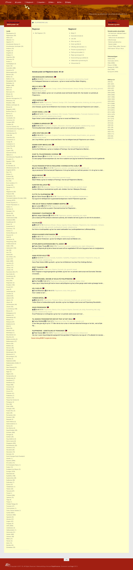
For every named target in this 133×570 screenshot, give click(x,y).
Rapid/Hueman (55, 566)
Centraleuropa (10, 133)
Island (8, 254)
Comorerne (9, 139)
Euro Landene (10, 183)
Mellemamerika (11, 339)
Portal (9, 2)
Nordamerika (10, 376)
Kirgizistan (9, 283)
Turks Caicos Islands (12, 510)
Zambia (8, 545)
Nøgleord (30, 2)
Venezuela (9, 532)
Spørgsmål (111, 67)
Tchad (8, 493)
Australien (9, 68)
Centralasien (10, 131)
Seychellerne (10, 439)
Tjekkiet (8, 497)
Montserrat (9, 354)
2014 (109, 112)
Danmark (9, 152)
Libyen (8, 302)
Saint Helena (10, 421)
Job (72, 38)
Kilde (109, 63)
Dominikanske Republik (13, 157)
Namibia (9, 359)
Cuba (8, 148)
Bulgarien (9, 109)
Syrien (8, 484)
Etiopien (8, 178)
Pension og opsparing (77, 49)
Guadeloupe (10, 222)
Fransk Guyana (11, 202)
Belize (8, 87)
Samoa (8, 426)
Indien (8, 246)
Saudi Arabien (10, 430)
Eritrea (8, 174)
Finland (8, 194)
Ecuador (9, 159)
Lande (19, 2)
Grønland (9, 220)
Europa (8, 185)
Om (60, 2)
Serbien (8, 437)
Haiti (7, 237)
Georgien (9, 211)
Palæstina (9, 395)
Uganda (8, 517)
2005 (109, 92)
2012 (109, 108)
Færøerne (9, 187)
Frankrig (8, 200)
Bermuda (9, 92)
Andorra (8, 48)
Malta (8, 328)
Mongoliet (9, 350)
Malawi (8, 319)
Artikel (110, 58)
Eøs (7, 172)
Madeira (8, 315)
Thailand (9, 495)
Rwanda (9, 419)
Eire (7, 163)
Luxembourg (10, 309)
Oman (8, 391)
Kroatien (9, 285)
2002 (109, 86)
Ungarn (8, 521)
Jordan (8, 270)
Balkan (8, 77)
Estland (8, 176)
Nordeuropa (10, 378)
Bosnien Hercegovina (12, 98)
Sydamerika (10, 478)
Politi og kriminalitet (77, 52)
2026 (109, 138)
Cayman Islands (11, 126)
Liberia (8, 300)
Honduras (9, 239)
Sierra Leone (10, 441)
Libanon (8, 298)
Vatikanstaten (10, 530)
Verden (8, 534)
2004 (109, 90)
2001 (109, 84)
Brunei (8, 107)
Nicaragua (9, 369)
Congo (8, 142)
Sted (109, 69)
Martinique (9, 332)
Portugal (9, 408)
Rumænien (9, 415)
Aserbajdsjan (10, 64)
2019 (109, 123)
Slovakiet (9, 450)
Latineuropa (10, 291)
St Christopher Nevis (12, 465)
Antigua (8, 55)
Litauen (8, 306)
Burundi (8, 116)
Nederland (9, 361)
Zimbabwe (9, 547)
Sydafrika (9, 476)
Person (110, 65)
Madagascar (10, 313)
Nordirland (9, 380)
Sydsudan (9, 482)
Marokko (9, 330)
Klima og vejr (75, 41)
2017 (109, 118)
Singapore (9, 443)
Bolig (72, 33)
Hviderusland (10, 244)
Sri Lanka (9, 463)
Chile (8, 135)
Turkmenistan (10, 508)
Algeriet (8, 42)
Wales (8, 539)
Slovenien (9, 452)
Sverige (8, 471)
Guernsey (9, 228)
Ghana (8, 213)
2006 (109, 95)
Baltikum (9, 79)
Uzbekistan (9, 528)
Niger (8, 372)
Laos (8, 289)
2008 (109, 99)
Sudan (8, 467)
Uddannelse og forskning (78, 60)
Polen (8, 406)
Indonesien (9, 248)
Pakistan (9, 393)
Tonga (8, 502)
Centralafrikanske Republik (14, 129)
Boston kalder (112, 44)
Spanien (8, 460)
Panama (9, 398)
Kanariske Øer (10, 272)
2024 (109, 134)
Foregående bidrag (50, 338)
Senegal (8, 434)
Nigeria (8, 374)
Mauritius (9, 337)
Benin (8, 90)
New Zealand (10, 367)
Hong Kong (9, 241)
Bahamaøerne (10, 72)
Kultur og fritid (75, 44)
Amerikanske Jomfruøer (13, 46)
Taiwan (8, 489)
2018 (109, 121)
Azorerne (9, 70)
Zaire (8, 543)
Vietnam (9, 536)
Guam (8, 224)
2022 (109, 129)
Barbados (9, 83)
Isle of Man (9, 257)
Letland (8, 296)
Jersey (8, 267)
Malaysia (9, 322)
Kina (7, 280)
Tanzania (9, 491)
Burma (8, 113)
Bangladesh (10, 81)
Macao (8, 311)
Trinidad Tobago (11, 504)
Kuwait (8, 287)
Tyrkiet (8, 513)
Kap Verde (9, 274)
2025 (109, 136)
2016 (109, 116)
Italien (8, 261)
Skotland (9, 447)
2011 (109, 105)
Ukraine (8, 519)
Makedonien (10, 317)
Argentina (9, 57)
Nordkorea (9, 382)
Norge (8, 385)
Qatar (8, 413)
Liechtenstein (10, 304)
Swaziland (9, 473)
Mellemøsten (10, 341)
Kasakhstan (10, 276)
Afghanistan (10, 35)
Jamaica (9, 263)
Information (111, 61)
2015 (109, 114)
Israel (8, 259)
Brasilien (9, 103)
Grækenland (10, 218)
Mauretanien (10, 335)
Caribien (9, 124)
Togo (8, 500)
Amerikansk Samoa (12, 44)
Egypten (9, 161)
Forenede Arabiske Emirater (14, 198)
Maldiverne (9, 324)
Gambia (8, 209)
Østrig (8, 389)
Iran (7, 252)
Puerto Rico (10, 411)
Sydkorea (9, 480)
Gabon (8, 207)
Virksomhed (75, 63)
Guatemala (9, 226)
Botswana (9, 100)
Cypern (8, 150)
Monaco (8, 348)
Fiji (7, 189)
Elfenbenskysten (11, 168)
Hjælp (69, 2)
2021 (109, 127)
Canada (8, 122)
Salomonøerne (10, 424)
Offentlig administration (78, 47)
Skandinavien (10, 445)
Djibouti (8, 155)
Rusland (9, 417)
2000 (109, 82)
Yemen (8, 541)
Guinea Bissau (10, 233)
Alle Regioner (39, 33)
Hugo (71, 566)
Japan (8, 265)
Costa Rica (9, 146)
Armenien (9, 59)
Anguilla (8, 53)
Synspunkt (111, 71)
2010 (109, 103)
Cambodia (9, 118)
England (8, 170)
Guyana (8, 235)
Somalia (8, 454)
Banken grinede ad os (114, 42)
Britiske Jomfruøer (12, 105)
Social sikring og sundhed (78, 58)
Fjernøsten (9, 196)
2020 (109, 125)
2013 (109, 110)
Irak (7, 250)
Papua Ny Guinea (11, 400)
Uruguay (9, 523)
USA (8, 526)
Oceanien (9, 387)
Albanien (9, 40)
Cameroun (9, 120)
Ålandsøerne (10, 33)
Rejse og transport (76, 55)
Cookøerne (9, 144)
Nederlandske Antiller (12, 363)
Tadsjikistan (10, 486)
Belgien (8, 85)
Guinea (8, 231)
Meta (51, 2)
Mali (7, 326)
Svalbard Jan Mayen (12, 469)
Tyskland (9, 515)
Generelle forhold (76, 36)
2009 (109, 101)
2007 (109, 97)
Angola (8, 51)
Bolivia (8, 96)
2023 (109, 131)
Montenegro (10, 352)
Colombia (9, 137)
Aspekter (41, 2)
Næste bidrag (35, 338)
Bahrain (8, 74)
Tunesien (9, 506)
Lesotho (8, 293)
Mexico (8, 343)
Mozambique (10, 356)
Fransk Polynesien (12, 205)
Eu (7, 181)
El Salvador (9, 165)
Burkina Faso (10, 111)
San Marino (9, 428)
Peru (8, 404)
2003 (109, 88)
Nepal (8, 365)
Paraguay (9, 402)
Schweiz (9, 432)
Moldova (9, 346)
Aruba (8, 61)
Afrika (8, 38)
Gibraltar (9, 215)
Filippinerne (9, 192)
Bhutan (8, 94)
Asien (8, 66)
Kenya (8, 278)
